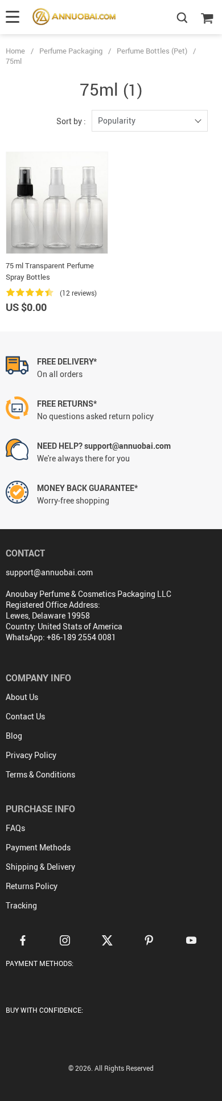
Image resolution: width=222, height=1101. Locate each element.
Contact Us (25, 716)
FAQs (15, 827)
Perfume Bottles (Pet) (152, 51)
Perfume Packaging (70, 51)
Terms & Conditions (40, 774)
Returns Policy (31, 886)
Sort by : (71, 121)
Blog (14, 735)
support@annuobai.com (49, 572)
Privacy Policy (31, 755)
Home (15, 51)
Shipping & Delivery (40, 866)
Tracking (21, 905)
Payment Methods (38, 847)
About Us (22, 696)
